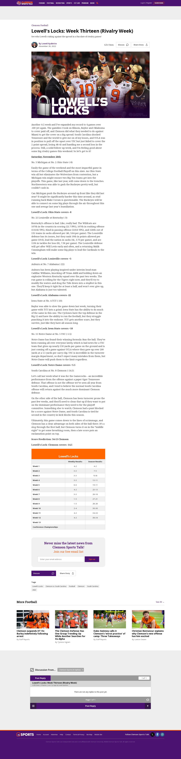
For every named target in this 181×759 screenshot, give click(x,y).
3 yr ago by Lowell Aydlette (59, 685)
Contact (68, 735)
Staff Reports (24, 639)
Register (149, 3)
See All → (160, 602)
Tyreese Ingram (64, 642)
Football (50, 3)
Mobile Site (98, 735)
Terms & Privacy (78, 735)
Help (61, 735)
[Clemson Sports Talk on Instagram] (162, 734)
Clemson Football (39, 25)
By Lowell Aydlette (48, 43)
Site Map (89, 735)
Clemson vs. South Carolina (56, 586)
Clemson (81, 586)
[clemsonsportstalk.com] (26, 3)
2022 (34, 590)
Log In (143, 3)
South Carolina (92, 586)
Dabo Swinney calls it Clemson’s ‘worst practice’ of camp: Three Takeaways (109, 634)
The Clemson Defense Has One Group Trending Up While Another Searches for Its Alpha (70, 635)
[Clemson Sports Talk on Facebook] (157, 734)
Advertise (54, 735)
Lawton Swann (140, 639)
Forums (42, 3)
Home (39, 735)
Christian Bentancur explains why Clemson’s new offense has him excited (148, 634)
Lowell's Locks (38, 586)
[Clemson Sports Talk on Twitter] (152, 734)
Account (46, 735)
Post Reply (40, 678)
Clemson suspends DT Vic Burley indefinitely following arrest (32, 634)
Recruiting (60, 3)
